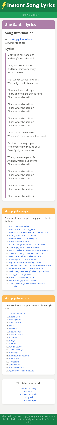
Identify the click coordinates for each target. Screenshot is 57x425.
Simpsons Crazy (28, 388)
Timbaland (14, 361)
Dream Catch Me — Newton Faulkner (26, 268)
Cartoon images (28, 400)
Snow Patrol (15, 331)
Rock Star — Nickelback (20, 226)
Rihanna (13, 337)
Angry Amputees (22, 39)
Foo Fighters (15, 319)
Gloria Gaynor (15, 346)
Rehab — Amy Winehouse (21, 277)
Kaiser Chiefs (15, 316)
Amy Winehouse (17, 313)
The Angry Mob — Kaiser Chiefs (24, 247)
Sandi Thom (15, 322)
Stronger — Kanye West (20, 274)
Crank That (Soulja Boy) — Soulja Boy (27, 244)
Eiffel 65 (13, 328)
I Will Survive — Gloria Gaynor (23, 238)
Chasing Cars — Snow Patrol (22, 259)
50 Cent (13, 343)
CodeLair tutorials (28, 394)
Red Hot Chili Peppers (19, 355)
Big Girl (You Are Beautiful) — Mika (25, 262)
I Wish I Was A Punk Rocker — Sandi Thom (29, 232)
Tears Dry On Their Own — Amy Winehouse (30, 265)
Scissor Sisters (16, 334)
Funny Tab (28, 397)
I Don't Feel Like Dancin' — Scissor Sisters (28, 250)
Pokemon (28, 391)
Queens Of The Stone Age (21, 370)
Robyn (12, 340)
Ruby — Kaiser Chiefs (19, 241)
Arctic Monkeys (16, 349)
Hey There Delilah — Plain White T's (26, 256)
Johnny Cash (15, 364)
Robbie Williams (16, 367)
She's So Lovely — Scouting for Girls (26, 253)
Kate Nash (14, 358)
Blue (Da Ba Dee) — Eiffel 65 (22, 235)
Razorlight (14, 352)
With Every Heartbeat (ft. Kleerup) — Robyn (29, 271)
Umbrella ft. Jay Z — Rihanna (22, 280)
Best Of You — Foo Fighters (22, 229)
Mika (11, 325)
